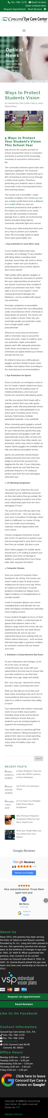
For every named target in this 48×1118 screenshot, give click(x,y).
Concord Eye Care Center (19, 103)
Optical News (11, 106)
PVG (18, 1107)
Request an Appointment (24, 996)
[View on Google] (24, 899)
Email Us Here (10, 1041)
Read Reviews (24, 1004)
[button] (2, 900)
